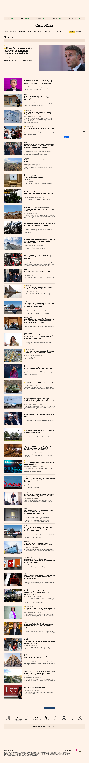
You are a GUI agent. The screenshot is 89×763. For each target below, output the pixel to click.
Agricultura (26, 158)
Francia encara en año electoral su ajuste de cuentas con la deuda (18, 51)
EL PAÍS (65, 31)
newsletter (67, 131)
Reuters (25, 371)
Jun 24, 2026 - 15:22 (34, 227)
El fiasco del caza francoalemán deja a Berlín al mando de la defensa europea (38, 288)
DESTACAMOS (21, 40)
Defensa (25, 301)
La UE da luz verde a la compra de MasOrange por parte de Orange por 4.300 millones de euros (39, 641)
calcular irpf (8, 719)
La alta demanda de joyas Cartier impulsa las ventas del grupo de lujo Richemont (39, 367)
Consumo (59, 40)
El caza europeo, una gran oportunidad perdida (37, 272)
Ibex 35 (9, 18)
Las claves (26, 492)
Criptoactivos (45, 40)
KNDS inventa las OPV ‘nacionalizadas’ (39, 383)
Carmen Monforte (27, 102)
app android (80, 719)
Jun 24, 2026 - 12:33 (38, 245)
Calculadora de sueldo (67, 40)
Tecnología (38, 40)
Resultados (26, 206)
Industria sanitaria (28, 333)
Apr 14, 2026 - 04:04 (37, 629)
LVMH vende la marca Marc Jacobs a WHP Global (39, 415)
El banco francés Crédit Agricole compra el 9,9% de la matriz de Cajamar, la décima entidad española (39, 241)
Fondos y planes (47, 31)
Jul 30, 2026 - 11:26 (39, 102)
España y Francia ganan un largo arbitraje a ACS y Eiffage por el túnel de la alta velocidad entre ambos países (39, 400)
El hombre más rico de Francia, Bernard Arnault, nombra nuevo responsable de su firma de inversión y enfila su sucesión (39, 82)
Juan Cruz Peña (27, 116)
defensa (25, 190)
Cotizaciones (40, 31)
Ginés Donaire (27, 164)
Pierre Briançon (7, 57)
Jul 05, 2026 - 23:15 (36, 164)
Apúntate (66, 137)
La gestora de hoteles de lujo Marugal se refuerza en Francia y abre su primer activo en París (38, 625)
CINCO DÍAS (26, 86)
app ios (73, 719)
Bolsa (26, 40)
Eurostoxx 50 (54, 18)
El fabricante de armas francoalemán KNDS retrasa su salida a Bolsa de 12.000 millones (38, 193)
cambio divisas (46, 719)
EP (24, 547)
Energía (33, 40)
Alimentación (27, 253)
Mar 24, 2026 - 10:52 (36, 690)
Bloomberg (26, 324)
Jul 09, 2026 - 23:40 (35, 131)
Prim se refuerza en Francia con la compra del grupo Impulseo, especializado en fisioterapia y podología (39, 336)
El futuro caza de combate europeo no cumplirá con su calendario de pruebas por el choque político (38, 529)
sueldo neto (27, 719)
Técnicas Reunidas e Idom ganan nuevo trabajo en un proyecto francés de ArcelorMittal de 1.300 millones (38, 448)
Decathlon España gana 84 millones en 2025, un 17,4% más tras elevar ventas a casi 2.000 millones (39, 209)
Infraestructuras (27, 670)
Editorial (26, 269)
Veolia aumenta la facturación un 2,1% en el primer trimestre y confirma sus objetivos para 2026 (39, 480)
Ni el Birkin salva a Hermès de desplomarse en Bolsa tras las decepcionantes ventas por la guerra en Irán (39, 576)
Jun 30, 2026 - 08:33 (35, 213)
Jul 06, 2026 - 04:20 (33, 149)
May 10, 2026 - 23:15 (43, 466)
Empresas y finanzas (23, 31)
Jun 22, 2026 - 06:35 (40, 261)
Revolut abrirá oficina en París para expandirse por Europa (37, 656)
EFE (24, 181)
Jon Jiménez (33, 466)
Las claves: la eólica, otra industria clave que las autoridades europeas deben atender (39, 495)
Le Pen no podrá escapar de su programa (40, 128)
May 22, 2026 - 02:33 (37, 371)
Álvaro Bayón (27, 245)
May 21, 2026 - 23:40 (35, 385)
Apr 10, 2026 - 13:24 (34, 645)
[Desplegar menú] (5, 25)
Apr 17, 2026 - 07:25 (37, 564)
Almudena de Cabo (32, 197)
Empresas (26, 589)
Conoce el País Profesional (44, 726)
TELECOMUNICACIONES (28, 557)
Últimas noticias (54, 31)
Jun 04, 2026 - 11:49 (35, 324)
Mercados (30, 31)
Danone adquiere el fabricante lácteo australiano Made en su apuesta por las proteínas (38, 257)
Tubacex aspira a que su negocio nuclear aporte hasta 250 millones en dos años (39, 351)
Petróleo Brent (38, 18)
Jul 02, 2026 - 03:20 (41, 197)
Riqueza (25, 142)
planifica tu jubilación (36, 719)
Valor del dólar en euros (72, 18)
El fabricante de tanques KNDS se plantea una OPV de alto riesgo (39, 431)
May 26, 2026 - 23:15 (37, 355)
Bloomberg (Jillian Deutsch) (29, 261)
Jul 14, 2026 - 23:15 (38, 116)
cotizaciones (64, 719)
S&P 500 (23, 18)
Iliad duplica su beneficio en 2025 (36, 688)
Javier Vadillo (27, 355)
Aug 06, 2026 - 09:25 (36, 86)
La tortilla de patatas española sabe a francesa (37, 160)
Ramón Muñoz (27, 564)
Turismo (25, 622)
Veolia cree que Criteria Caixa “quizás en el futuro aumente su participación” (39, 609)
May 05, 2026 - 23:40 (33, 498)
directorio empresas (55, 719)
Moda (25, 413)
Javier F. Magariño (27, 404)
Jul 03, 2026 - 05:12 (30, 181)
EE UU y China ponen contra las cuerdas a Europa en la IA (39, 463)
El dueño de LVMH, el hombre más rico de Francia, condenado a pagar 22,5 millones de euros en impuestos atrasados (39, 146)
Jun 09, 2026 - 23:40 (33, 275)
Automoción (26, 222)
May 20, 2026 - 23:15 (39, 404)
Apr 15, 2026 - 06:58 (33, 580)
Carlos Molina (27, 629)
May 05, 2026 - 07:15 (36, 515)
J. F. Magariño (27, 452)
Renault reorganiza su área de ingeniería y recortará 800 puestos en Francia (39, 224)
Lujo (25, 78)
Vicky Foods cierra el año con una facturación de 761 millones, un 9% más (38, 544)
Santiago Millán (27, 340)
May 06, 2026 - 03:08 (36, 484)
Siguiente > (49, 707)
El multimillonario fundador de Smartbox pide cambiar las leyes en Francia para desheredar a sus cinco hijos (39, 320)
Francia (8, 37)
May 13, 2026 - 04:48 (37, 452)
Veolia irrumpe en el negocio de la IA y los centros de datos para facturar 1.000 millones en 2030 (39, 592)
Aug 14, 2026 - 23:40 (15, 57)
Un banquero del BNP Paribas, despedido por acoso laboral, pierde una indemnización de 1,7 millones (39, 512)
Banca (50, 40)
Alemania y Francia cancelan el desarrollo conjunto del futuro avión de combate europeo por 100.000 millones (39, 305)
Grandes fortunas (28, 317)
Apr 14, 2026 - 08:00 (38, 596)
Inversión (54, 40)
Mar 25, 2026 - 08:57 (37, 677)
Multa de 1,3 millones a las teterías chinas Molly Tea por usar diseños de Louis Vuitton (38, 177)
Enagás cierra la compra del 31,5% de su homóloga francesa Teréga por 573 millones (38, 98)
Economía (35, 31)
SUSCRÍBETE (72, 31)
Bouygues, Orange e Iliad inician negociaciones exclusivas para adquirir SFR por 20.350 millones (39, 561)
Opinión (60, 31)
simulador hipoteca (18, 719)
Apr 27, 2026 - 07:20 (33, 547)
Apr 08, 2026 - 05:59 (33, 660)
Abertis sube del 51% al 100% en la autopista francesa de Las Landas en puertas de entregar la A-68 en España (39, 673)
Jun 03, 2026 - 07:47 (38, 340)
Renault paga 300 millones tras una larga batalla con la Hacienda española (38, 113)
